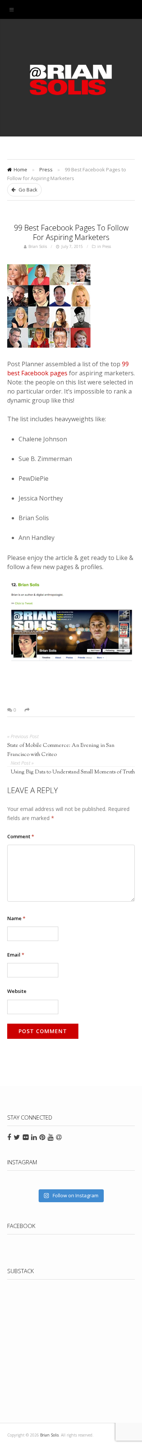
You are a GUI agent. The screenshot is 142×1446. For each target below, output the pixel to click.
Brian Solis (71, 79)
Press (46, 169)
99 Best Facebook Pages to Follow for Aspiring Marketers (71, 232)
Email (15, 954)
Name (16, 918)
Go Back (27, 189)
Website (17, 991)
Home (20, 169)
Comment (20, 836)
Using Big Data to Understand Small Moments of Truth (73, 772)
